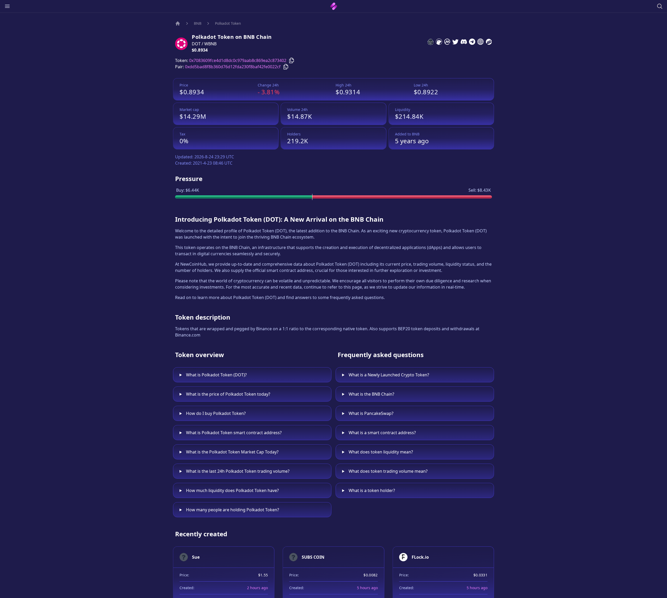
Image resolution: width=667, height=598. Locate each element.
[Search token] (660, 6)
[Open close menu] (7, 6)
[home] (334, 6)
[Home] (177, 23)
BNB (197, 23)
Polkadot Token (228, 23)
